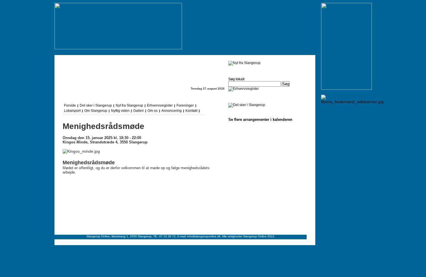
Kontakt (191, 111)
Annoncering (171, 111)
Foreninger (185, 105)
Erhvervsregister (160, 105)
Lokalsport (72, 111)
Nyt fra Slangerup (129, 105)
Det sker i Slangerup (96, 105)
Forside (70, 105)
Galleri (138, 111)
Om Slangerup (95, 111)
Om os (153, 111)
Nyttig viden (120, 111)
